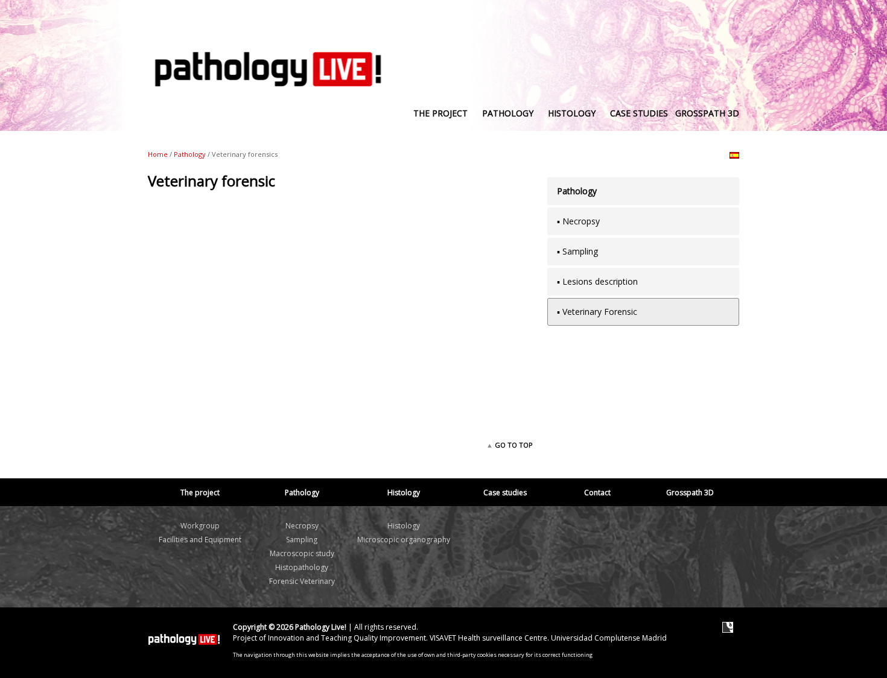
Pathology (190, 154)
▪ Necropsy (578, 221)
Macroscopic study (302, 553)
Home (158, 154)
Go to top (513, 444)
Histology (403, 526)
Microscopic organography (403, 539)
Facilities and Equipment (200, 539)
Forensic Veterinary (302, 581)
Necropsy (302, 526)
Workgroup (200, 526)
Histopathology (301, 567)
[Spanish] (734, 155)
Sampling (301, 539)
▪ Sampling (577, 251)
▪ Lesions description (597, 281)
